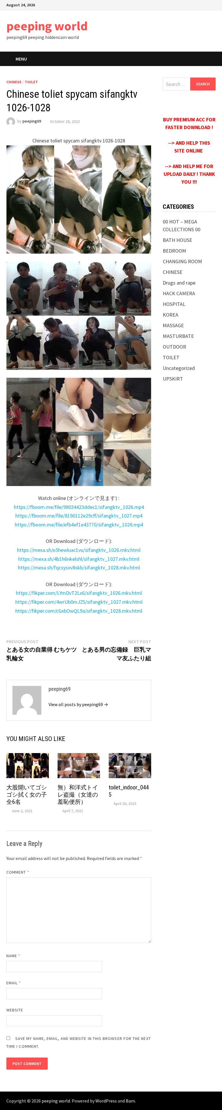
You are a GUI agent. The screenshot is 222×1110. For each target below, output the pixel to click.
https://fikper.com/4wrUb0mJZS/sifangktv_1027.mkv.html (79, 602)
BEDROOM (174, 250)
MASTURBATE (178, 336)
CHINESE (13, 81)
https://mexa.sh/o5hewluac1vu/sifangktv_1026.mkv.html (78, 550)
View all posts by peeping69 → (78, 704)
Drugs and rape (179, 282)
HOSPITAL (174, 304)
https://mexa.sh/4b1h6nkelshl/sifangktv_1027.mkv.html (78, 559)
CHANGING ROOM (182, 261)
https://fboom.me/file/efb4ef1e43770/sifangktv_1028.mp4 (79, 524)
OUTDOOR (174, 346)
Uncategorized (179, 368)
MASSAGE (173, 325)
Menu (21, 59)
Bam (130, 1101)
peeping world (47, 26)
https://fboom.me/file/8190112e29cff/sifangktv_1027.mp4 (79, 515)
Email (13, 982)
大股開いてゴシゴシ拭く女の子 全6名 (29, 794)
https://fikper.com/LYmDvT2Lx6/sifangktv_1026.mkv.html (79, 593)
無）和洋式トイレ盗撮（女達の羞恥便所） (78, 794)
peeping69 (32, 121)
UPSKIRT (173, 378)
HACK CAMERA (179, 293)
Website (14, 1010)
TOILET (31, 81)
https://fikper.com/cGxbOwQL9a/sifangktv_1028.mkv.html (78, 610)
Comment (17, 872)
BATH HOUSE (177, 240)
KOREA (170, 314)
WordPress (106, 1101)
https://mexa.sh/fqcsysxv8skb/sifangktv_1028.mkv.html (79, 567)
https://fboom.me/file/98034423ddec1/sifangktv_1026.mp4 (79, 507)
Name (13, 955)
